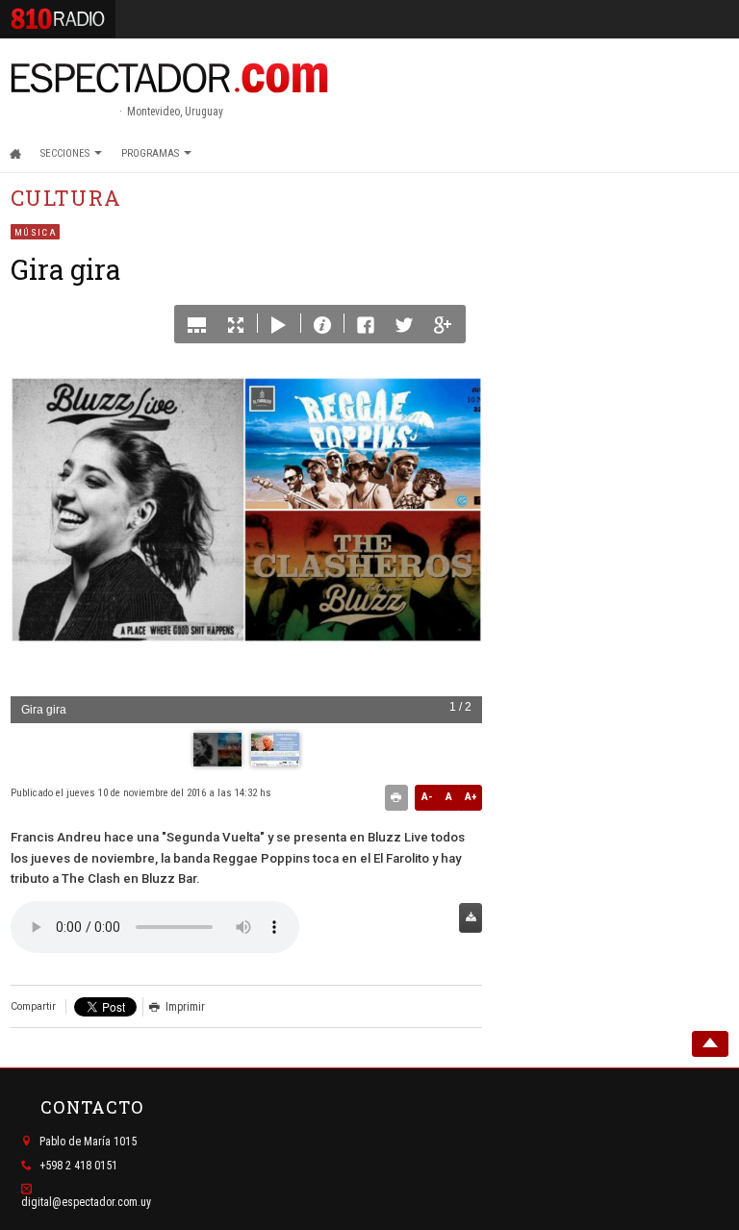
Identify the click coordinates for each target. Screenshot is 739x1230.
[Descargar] (470, 918)
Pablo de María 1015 (88, 1141)
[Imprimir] (396, 798)
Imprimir (185, 1007)
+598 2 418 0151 (78, 1165)
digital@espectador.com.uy (86, 1202)
